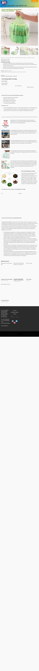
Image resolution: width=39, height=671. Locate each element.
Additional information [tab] (9, 76)
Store (4, 57)
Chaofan (17, 316)
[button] (36, 10)
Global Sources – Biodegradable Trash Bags (8, 92)
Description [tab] (3, 76)
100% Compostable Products (10, 57)
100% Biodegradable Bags (18, 57)
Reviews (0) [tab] (15, 76)
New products (8, 59)
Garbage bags (25, 57)
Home (2, 57)
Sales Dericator (17, 317)
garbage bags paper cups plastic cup (14, 5)
